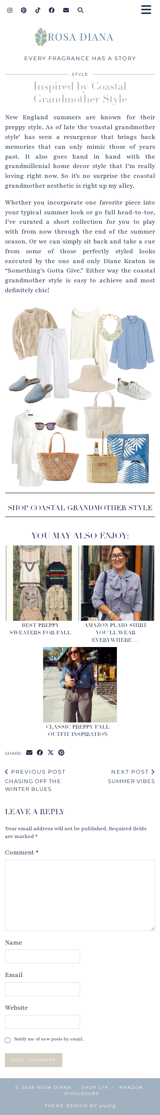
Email (14, 975)
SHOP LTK (95, 1087)
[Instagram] (10, 10)
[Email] (66, 10)
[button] (149, 10)
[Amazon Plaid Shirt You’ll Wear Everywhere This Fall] (117, 582)
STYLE (80, 74)
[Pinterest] (24, 10)
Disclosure (82, 1093)
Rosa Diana (54, 1087)
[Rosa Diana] (80, 39)
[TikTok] (38, 10)
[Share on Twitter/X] (51, 752)
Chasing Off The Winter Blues (35, 780)
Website (16, 1008)
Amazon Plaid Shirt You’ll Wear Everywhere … (115, 633)
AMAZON (131, 1087)
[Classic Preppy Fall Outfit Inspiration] (80, 684)
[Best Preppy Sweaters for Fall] (42, 582)
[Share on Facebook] (40, 752)
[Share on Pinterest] (61, 752)
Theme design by (80, 1105)
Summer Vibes (131, 776)
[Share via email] (29, 752)
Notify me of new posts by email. (49, 1039)
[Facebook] (52, 10)
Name (13, 942)
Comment (22, 852)
